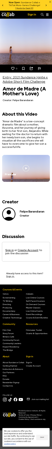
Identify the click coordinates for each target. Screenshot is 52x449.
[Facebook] (15, 399)
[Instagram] (5, 399)
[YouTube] (21, 399)
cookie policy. (10, 443)
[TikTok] (10, 399)
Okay (42, 437)
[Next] (46, 5)
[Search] (42, 15)
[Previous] (2, 5)
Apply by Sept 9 (24, 8)
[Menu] (47, 15)
